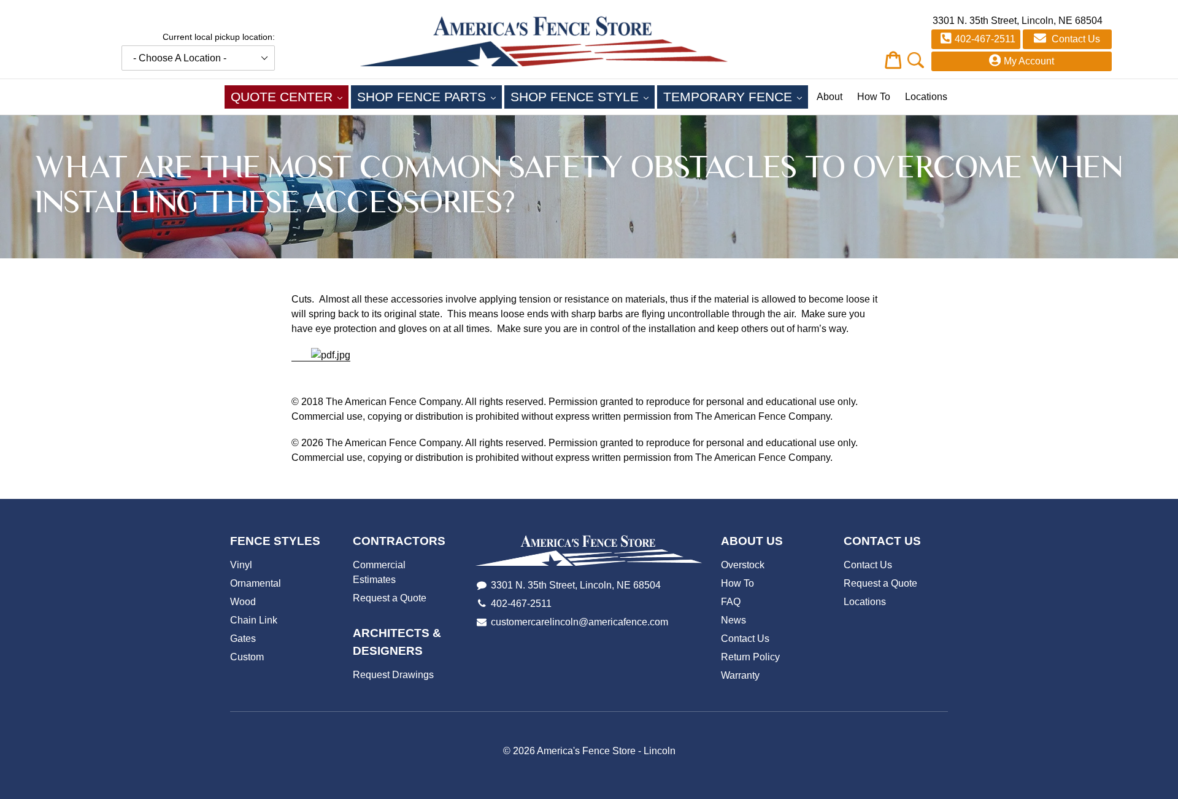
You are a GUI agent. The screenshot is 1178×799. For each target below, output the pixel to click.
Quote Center (289, 96)
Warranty (740, 675)
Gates (243, 638)
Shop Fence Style (582, 96)
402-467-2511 (985, 39)
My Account (1029, 61)
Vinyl (241, 565)
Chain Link (253, 620)
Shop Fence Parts (429, 96)
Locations (926, 96)
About (829, 96)
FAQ (731, 601)
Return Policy (750, 657)
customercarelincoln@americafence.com (579, 622)
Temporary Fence (735, 96)
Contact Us (1074, 39)
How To (873, 96)
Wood (243, 601)
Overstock (742, 565)
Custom (247, 657)
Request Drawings (393, 675)
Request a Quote (389, 598)
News (733, 620)
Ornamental (255, 583)
